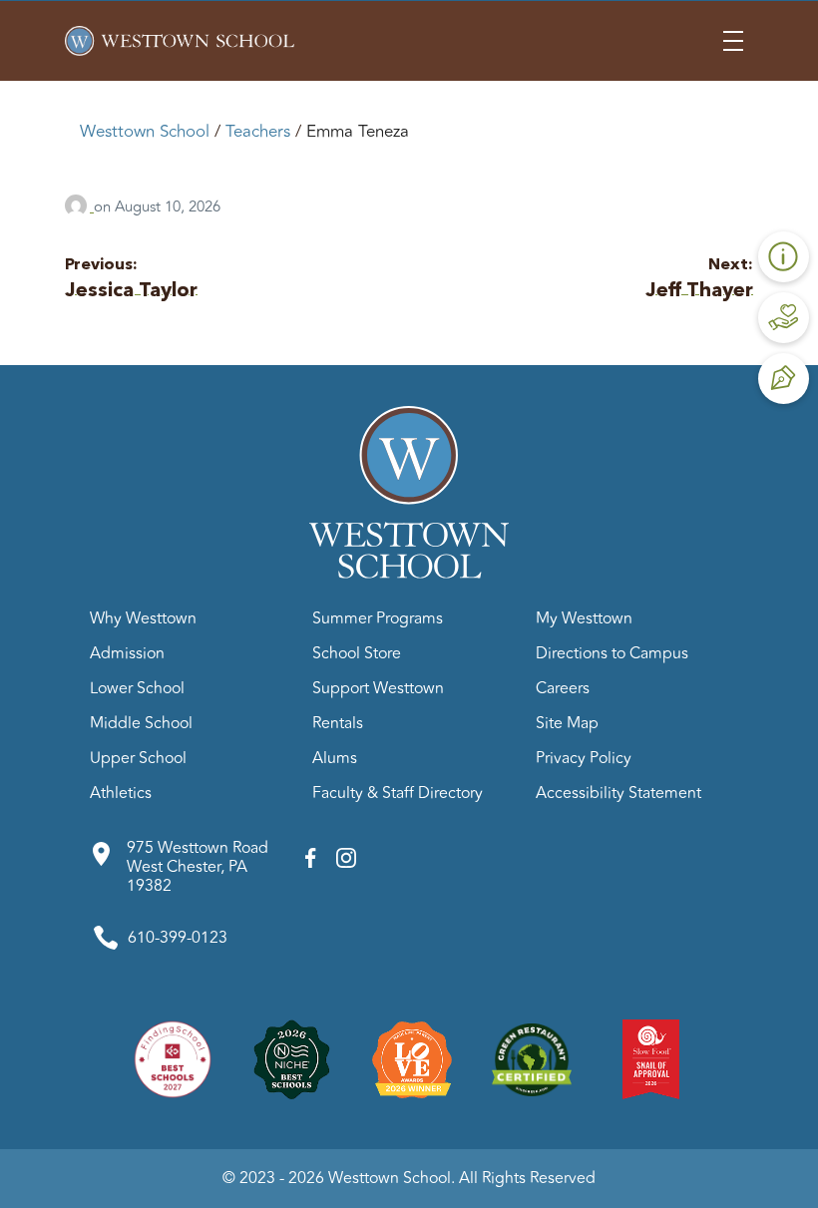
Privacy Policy (583, 758)
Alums (334, 758)
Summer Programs (377, 618)
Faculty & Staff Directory (397, 793)
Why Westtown (143, 618)
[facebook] (310, 863)
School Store (356, 653)
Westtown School (144, 132)
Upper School (138, 758)
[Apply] (783, 378)
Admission (127, 653)
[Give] (783, 317)
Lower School (137, 688)
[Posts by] (79, 207)
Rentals (337, 723)
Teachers (257, 132)
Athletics (121, 793)
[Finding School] (172, 1058)
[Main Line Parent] (412, 1058)
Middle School (141, 723)
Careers (563, 688)
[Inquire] (783, 256)
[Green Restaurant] (532, 1058)
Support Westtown (378, 688)
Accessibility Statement (618, 793)
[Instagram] (346, 863)
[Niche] (292, 1058)
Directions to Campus (612, 653)
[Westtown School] (409, 574)
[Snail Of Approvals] (651, 1058)
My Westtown (584, 618)
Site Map (567, 723)
